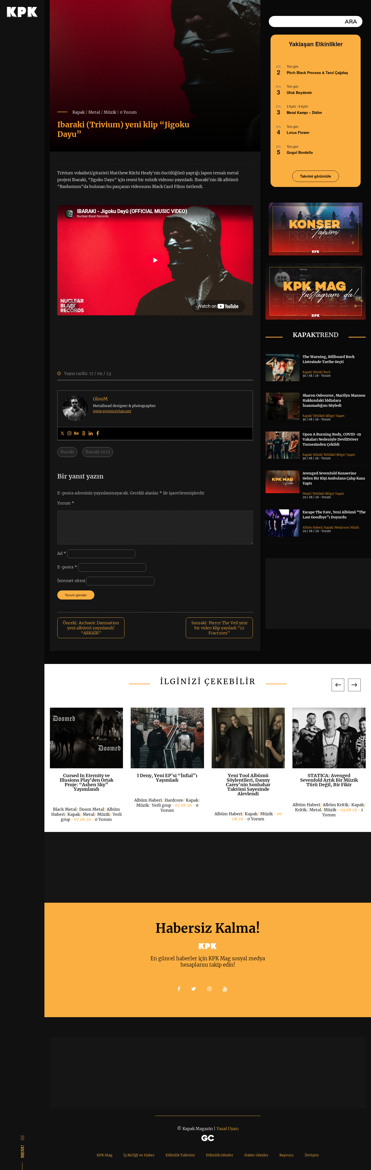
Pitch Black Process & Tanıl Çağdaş (317, 72)
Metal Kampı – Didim (304, 112)
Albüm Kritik (336, 804)
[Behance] (76, 433)
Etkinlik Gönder (219, 1155)
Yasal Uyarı (227, 1128)
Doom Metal (91, 809)
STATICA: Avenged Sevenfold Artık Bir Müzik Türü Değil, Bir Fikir (329, 780)
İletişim (312, 1155)
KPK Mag (104, 1155)
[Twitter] (62, 433)
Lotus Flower (298, 132)
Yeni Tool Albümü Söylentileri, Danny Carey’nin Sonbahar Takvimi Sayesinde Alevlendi (248, 785)
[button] (338, 685)
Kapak (78, 112)
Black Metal (64, 809)
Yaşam (340, 416)
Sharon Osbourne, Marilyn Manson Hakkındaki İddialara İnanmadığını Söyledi (334, 400)
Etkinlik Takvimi (180, 1155)
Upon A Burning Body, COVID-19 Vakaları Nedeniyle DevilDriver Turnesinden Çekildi (332, 439)
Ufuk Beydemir (299, 92)
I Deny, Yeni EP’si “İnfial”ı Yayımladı (167, 778)
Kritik (301, 809)
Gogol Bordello (300, 152)
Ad (61, 553)
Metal (94, 112)
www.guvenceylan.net (112, 411)
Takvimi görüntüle (315, 176)
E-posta (67, 566)
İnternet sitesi (71, 580)
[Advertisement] (318, 593)
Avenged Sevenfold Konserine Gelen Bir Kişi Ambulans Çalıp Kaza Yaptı (334, 478)
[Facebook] (97, 433)
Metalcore (341, 527)
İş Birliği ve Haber (138, 1155)
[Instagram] (69, 433)
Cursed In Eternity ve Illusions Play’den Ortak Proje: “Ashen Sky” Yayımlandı (86, 782)
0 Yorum (128, 112)
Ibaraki (67, 451)
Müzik (110, 112)
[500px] (83, 433)
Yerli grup (161, 805)
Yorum (65, 503)
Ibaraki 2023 (97, 451)
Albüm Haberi (312, 527)
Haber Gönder (256, 1155)
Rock (327, 372)
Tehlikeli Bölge (323, 416)
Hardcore (174, 800)
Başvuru (286, 1155)
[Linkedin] (90, 433)
